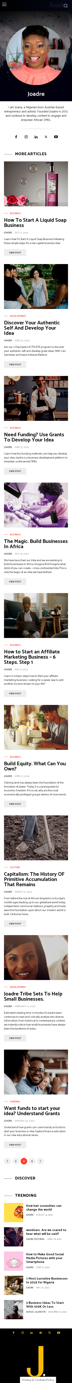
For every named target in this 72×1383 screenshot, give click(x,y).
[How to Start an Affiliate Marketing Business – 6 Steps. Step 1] (36, 615)
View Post (15, 253)
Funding (15, 1102)
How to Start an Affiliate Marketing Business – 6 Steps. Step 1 (32, 657)
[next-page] (40, 1161)
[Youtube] (56, 137)
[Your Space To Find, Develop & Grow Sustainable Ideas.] (36, 1362)
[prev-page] (7, 1161)
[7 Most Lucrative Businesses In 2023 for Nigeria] (13, 1285)
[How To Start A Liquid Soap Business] (36, 183)
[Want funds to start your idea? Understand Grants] (36, 1072)
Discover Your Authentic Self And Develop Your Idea (32, 328)
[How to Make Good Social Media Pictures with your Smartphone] (13, 1261)
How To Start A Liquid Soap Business (35, 223)
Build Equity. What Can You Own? (35, 766)
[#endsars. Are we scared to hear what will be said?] (13, 1236)
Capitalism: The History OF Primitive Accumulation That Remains (34, 879)
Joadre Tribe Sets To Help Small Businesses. (33, 996)
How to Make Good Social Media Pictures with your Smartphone (45, 1258)
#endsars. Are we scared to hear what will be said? (46, 1232)
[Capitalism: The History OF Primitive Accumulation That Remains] (36, 837)
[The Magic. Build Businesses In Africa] (36, 505)
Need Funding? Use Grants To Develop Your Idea (34, 437)
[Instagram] (26, 137)
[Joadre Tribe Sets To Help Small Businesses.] (36, 957)
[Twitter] (46, 137)
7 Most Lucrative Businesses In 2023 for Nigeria (47, 1280)
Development (18, 316)
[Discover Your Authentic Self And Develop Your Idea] (36, 286)
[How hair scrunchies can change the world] (13, 1212)
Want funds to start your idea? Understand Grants (32, 1111)
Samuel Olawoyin (36, 1312)
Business (15, 213)
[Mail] (40, 1332)
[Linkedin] (36, 137)
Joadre (8, 233)
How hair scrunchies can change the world (43, 1207)
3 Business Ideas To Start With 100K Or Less (45, 1304)
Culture (15, 867)
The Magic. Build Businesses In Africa (36, 544)
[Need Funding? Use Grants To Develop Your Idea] (36, 398)
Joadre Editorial (35, 1239)
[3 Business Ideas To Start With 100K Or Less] (13, 1309)
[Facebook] (16, 137)
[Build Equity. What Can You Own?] (36, 727)
